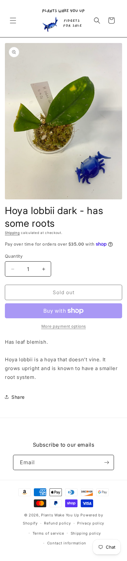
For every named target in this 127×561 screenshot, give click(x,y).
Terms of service (48, 533)
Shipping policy (86, 533)
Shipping (12, 233)
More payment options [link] (63, 326)
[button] (13, 20)
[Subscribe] (106, 462)
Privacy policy (90, 523)
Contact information (66, 543)
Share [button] (18, 397)
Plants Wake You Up (60, 515)
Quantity (13, 256)
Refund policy (57, 523)
